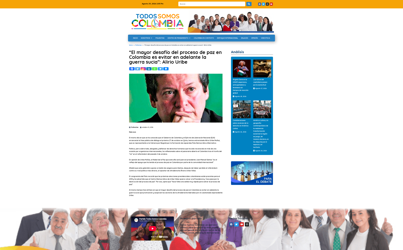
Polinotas (138, 45)
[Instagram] (143, 68)
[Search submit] (249, 4)
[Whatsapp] (154, 68)
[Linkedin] (149, 68)
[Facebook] (132, 68)
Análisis (237, 52)
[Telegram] (160, 68)
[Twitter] (137, 68)
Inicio (131, 45)
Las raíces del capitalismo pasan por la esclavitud (260, 82)
